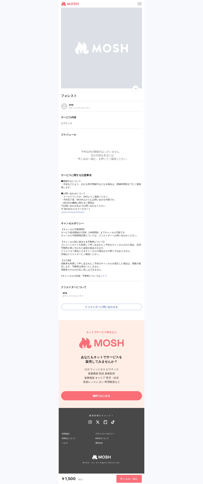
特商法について (68, 438)
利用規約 (65, 434)
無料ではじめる (101, 395)
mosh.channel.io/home (72, 212)
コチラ (103, 275)
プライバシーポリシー (104, 434)
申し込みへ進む (129, 478)
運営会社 (99, 443)
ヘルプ (65, 443)
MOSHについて (102, 438)
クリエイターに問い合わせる (101, 306)
